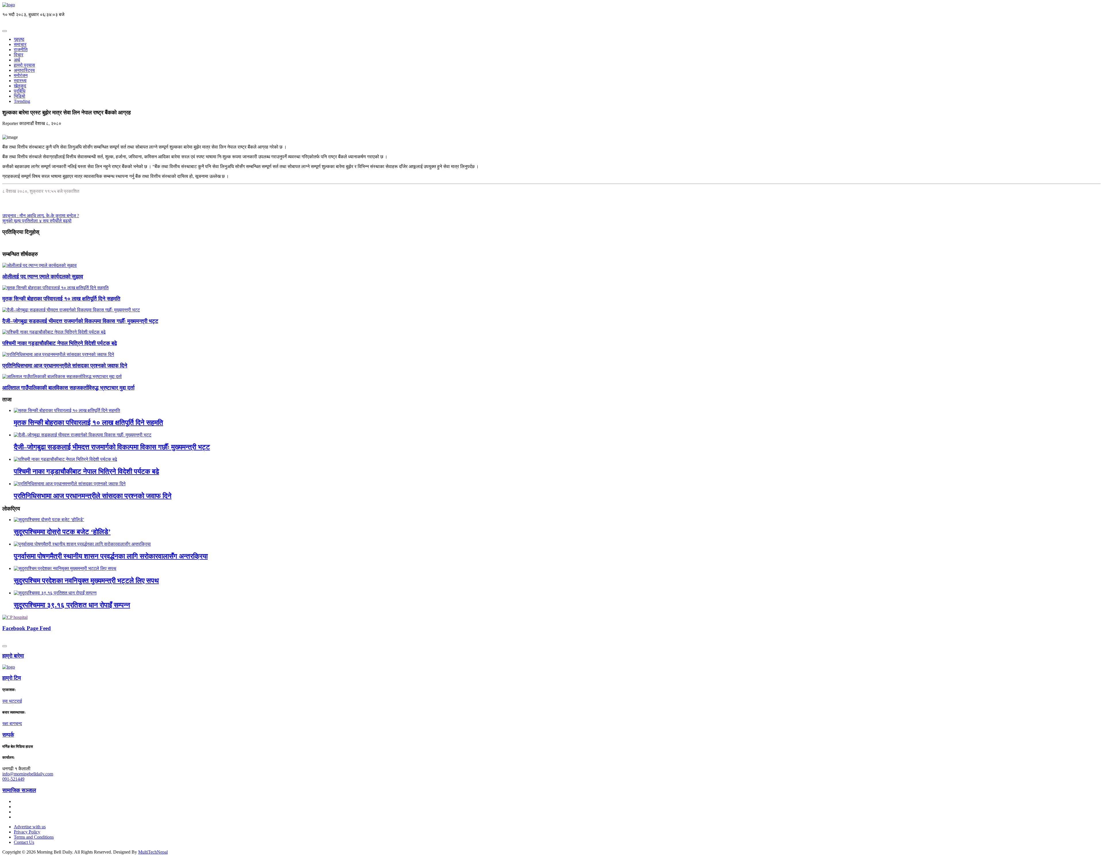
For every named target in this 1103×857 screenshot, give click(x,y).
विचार (18, 54)
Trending (22, 101)
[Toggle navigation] (4, 31)
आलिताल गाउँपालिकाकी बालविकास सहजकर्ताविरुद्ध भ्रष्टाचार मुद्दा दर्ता (68, 388)
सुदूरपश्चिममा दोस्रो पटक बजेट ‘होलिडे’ (62, 532)
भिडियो (19, 96)
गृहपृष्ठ (19, 39)
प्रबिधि (19, 90)
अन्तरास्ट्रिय (24, 70)
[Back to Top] (4, 646)
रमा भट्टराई (12, 701)
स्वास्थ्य (20, 80)
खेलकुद (20, 85)
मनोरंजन (21, 75)
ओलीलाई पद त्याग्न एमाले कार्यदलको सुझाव (42, 277)
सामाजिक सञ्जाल (19, 790)
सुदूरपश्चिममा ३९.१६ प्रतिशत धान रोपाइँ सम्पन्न (72, 605)
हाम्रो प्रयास (24, 65)
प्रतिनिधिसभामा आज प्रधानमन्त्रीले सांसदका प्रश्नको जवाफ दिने (64, 366)
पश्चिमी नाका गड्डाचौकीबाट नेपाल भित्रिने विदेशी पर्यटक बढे (59, 343)
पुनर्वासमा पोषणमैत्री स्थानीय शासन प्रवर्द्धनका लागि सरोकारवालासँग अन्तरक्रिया (111, 556)
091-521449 (13, 779)
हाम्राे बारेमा (13, 656)
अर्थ (17, 59)
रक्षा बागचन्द (12, 723)
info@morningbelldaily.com (27, 773)
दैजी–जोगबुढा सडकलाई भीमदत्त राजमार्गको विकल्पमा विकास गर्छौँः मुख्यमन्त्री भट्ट (80, 321)
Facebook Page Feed (26, 628)
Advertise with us (30, 826)
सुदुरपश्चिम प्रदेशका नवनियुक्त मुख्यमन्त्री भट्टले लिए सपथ (86, 580)
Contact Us (24, 842)
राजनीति (21, 49)
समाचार (20, 44)
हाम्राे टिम (11, 678)
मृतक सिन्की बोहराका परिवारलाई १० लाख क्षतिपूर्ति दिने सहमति (61, 299)
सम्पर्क (8, 735)
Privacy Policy (27, 831)
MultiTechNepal (153, 852)
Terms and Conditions (34, 837)
